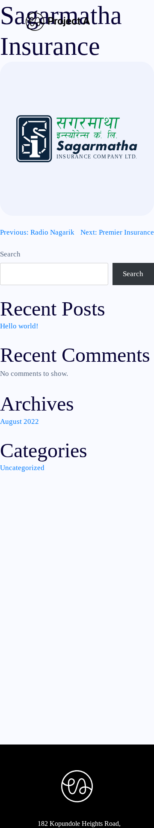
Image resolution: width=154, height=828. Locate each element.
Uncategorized (22, 468)
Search (10, 254)
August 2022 (19, 421)
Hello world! (19, 326)
